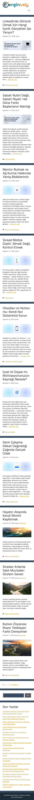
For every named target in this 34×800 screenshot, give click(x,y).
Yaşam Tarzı (9, 298)
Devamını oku (12, 79)
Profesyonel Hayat (11, 85)
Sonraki (15, 685)
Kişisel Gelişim (10, 159)
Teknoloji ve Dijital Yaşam (14, 361)
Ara (28, 695)
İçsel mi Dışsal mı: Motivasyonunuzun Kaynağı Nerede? (16, 375)
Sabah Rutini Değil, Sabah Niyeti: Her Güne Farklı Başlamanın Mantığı (16, 100)
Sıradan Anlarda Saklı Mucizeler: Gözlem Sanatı (14, 570)
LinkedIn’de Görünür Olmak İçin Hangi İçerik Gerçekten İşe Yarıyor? (17, 26)
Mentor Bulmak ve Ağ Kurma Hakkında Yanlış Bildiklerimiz (17, 173)
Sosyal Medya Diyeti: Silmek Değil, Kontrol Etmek (17, 243)
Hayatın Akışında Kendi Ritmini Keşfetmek (14, 515)
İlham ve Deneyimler (12, 230)
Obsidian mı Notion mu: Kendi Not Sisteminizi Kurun (16, 311)
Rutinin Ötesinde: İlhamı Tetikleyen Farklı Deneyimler (15, 627)
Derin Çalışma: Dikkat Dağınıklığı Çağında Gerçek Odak (15, 447)
